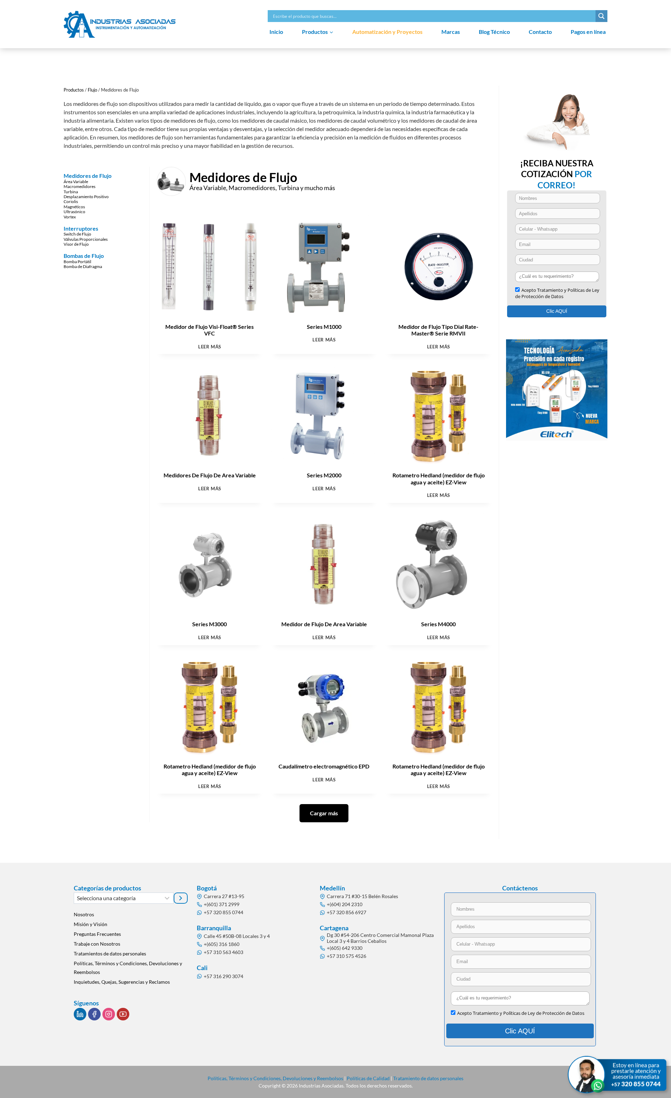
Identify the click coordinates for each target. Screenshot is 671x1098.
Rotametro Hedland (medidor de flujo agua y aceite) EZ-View (438, 478)
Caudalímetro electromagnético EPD (324, 766)
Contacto (540, 31)
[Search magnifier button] (601, 16)
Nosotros (84, 914)
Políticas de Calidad (368, 1078)
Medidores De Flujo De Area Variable (210, 475)
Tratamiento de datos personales (428, 1078)
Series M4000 (438, 624)
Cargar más (324, 813)
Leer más (209, 346)
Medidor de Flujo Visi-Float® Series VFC (209, 330)
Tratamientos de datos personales (110, 953)
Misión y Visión (90, 924)
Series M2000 (324, 475)
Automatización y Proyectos (387, 31)
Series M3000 (209, 624)
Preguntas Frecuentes (97, 934)
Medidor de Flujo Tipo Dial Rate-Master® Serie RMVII (438, 330)
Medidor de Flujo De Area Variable (324, 624)
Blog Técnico (494, 31)
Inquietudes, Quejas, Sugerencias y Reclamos (122, 982)
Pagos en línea (588, 31)
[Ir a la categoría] (181, 898)
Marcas (450, 31)
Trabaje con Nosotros (97, 944)
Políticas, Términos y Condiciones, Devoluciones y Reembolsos (128, 967)
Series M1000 (324, 326)
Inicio (276, 31)
